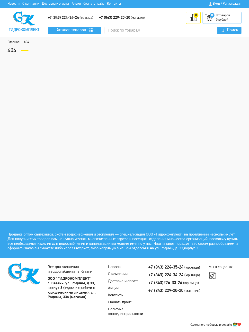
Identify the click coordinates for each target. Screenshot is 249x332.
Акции (76, 4)
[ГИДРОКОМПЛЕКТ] (24, 18)
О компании (30, 4)
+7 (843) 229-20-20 (114, 18)
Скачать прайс (93, 4)
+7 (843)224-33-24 (165, 283)
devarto (227, 325)
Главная (13, 42)
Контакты (114, 4)
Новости (13, 4)
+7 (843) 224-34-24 (63, 18)
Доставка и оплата (55, 4)
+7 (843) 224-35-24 (165, 267)
